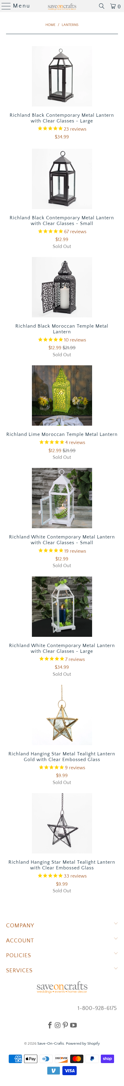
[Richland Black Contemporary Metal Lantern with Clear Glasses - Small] (62, 179)
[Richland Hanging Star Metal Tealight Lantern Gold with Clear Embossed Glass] (62, 715)
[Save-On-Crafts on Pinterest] (65, 1025)
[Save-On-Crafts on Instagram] (57, 1025)
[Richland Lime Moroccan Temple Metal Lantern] (62, 395)
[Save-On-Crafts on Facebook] (50, 1025)
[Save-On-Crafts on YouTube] (73, 1025)
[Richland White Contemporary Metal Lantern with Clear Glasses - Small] (62, 498)
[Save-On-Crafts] (62, 6)
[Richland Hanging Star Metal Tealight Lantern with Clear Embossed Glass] (62, 823)
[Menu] (4, 6)
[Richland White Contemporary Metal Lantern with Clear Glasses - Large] (62, 606)
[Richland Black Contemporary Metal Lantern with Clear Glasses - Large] (62, 76)
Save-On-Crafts (50, 1043)
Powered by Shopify (83, 1043)
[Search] (101, 6)
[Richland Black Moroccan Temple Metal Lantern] (62, 287)
